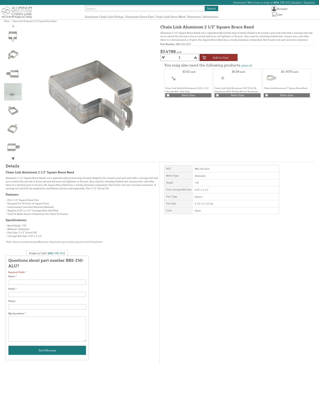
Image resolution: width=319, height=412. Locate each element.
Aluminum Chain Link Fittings (104, 16)
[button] (13, 158)
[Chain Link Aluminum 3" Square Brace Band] (272, 78)
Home (6, 21)
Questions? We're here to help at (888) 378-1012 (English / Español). (274, 2)
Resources (194, 16)
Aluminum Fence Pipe (139, 16)
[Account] (274, 9)
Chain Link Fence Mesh (171, 16)
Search (211, 8)
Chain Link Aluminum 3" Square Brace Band (285, 88)
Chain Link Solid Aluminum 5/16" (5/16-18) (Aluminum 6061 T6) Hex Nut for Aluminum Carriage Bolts (236, 91)
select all (246, 65)
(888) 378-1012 (56, 253)
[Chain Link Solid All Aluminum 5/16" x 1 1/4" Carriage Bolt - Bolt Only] (173, 78)
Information (210, 16)
